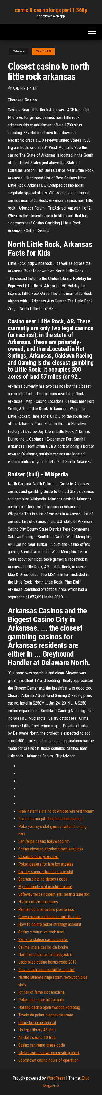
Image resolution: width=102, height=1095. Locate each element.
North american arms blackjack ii (45, 954)
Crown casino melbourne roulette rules (49, 916)
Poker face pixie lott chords (41, 999)
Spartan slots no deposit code (42, 879)
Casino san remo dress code (41, 1045)
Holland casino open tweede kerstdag (49, 1007)
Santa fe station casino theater (43, 939)
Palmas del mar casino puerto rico (46, 909)
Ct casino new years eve (38, 856)
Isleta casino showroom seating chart (48, 1052)
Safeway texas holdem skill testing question (54, 894)
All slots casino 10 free (37, 1037)
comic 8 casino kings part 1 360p (51, 10)
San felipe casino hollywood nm (44, 841)
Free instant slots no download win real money (56, 811)
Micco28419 (43, 51)
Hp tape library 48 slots (37, 1029)
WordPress (56, 1078)
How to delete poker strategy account (49, 924)
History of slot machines (38, 901)
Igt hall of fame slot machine (41, 992)
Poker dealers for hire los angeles (45, 864)
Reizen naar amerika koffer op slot (46, 969)
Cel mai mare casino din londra (43, 947)
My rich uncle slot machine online (45, 886)
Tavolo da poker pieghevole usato (45, 1015)
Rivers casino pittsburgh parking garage (50, 818)
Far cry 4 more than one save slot (45, 871)
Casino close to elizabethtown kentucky (50, 848)
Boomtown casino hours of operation (48, 1060)
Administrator (25, 88)
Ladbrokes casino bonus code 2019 (47, 962)
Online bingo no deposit (37, 1022)
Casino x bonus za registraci (41, 931)
